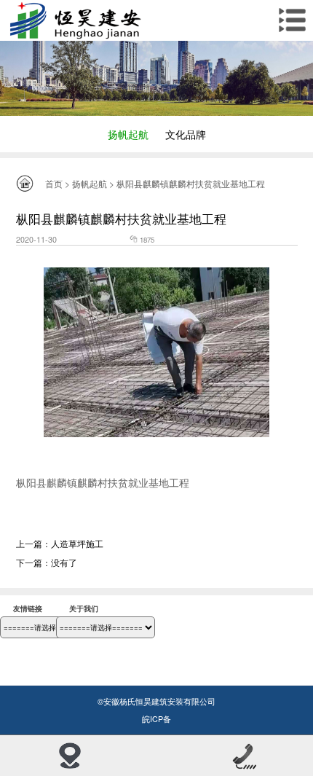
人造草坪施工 (77, 543)
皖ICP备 (156, 718)
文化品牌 (185, 133)
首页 (54, 183)
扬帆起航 (128, 133)
